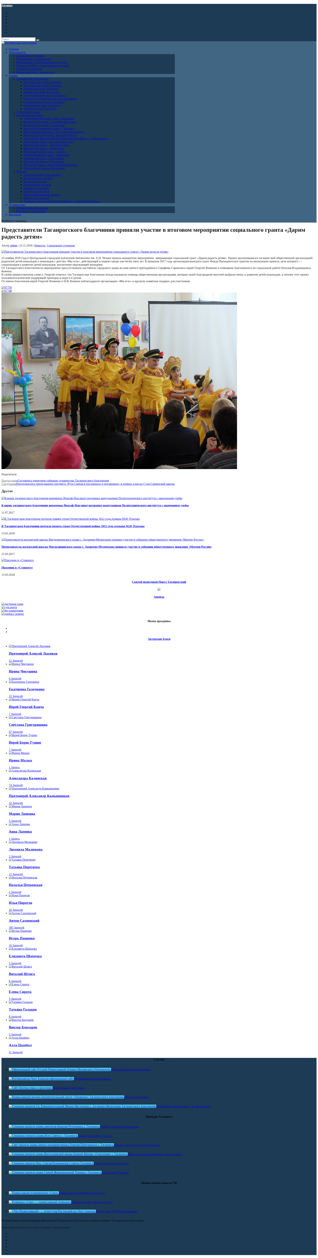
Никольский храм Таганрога (41, 92)
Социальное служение (30, 55)
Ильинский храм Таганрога (41, 88)
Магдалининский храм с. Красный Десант (50, 135)
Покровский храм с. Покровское (44, 161)
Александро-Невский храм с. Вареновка (49, 118)
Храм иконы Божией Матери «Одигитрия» (155, 1154)
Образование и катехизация (33, 59)
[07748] (6, 290)
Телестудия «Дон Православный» (117, 1211)
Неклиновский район (29, 115)
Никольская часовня (36, 188)
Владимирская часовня (38, 178)
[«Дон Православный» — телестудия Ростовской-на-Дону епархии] (52, 1211)
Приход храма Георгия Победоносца (137, 1145)
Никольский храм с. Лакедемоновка (46, 145)
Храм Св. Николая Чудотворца (119, 1126)
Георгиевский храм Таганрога (42, 85)
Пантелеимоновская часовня (42, 194)
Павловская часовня (36, 191)
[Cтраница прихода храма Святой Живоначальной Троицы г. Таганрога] (55, 1172)
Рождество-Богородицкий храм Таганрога (50, 98)
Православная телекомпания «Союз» (82, 1193)
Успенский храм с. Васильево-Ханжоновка (51, 164)
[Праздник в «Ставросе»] (17, 560)
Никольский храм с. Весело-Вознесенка (49, 141)
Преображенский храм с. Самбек (44, 151)
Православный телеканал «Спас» (92, 1202)
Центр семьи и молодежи (68, 1088)
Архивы (7, 5)
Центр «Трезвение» (136, 1097)
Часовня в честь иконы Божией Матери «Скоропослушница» (62, 201)
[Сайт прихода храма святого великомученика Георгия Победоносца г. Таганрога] (61, 1144)
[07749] (119, 468)
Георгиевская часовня (37, 184)
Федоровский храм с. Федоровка (44, 168)
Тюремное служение (29, 68)
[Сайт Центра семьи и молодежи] (31, 1087)
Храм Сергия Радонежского (111, 1163)
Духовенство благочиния (32, 208)
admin (13, 245)
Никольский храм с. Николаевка (44, 148)
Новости (39, 245)
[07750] (6, 287)
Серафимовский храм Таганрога (44, 102)
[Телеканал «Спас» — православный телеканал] (40, 1202)
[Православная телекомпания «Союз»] (34, 1192)
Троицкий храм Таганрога (40, 108)
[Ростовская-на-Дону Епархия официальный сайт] (41, 1078)
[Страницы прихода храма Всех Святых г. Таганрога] (43, 1135)
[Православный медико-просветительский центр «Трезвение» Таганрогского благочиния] (66, 1097)
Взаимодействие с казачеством (35, 72)
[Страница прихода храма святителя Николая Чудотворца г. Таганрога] (54, 1126)
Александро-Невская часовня (42, 174)
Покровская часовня (36, 198)
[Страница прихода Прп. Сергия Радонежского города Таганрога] (51, 1163)
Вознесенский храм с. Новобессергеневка (50, 121)
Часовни (21, 171)
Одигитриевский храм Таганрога (45, 95)
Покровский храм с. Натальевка (44, 158)
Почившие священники (31, 211)
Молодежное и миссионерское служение (41, 62)
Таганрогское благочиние (32, 78)
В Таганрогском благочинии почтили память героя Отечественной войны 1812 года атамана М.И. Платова (72, 526)
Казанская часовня (35, 181)
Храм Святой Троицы (115, 1172)
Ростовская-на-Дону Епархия (92, 1078)
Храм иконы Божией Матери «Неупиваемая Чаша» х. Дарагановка (65, 138)
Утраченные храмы (28, 111)
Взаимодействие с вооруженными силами (42, 65)
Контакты (15, 214)
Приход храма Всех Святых (95, 1136)
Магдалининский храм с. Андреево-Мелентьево (54, 131)
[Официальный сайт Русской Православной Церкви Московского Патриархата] (60, 1069)
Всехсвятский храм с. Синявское (44, 125)
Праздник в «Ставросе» (17, 567)
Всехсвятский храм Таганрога (42, 82)
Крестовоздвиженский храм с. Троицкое (49, 128)
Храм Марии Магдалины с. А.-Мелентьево (183, 1106)
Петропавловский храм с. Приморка (46, 155)
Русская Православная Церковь (131, 1069)
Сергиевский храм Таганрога (42, 105)
